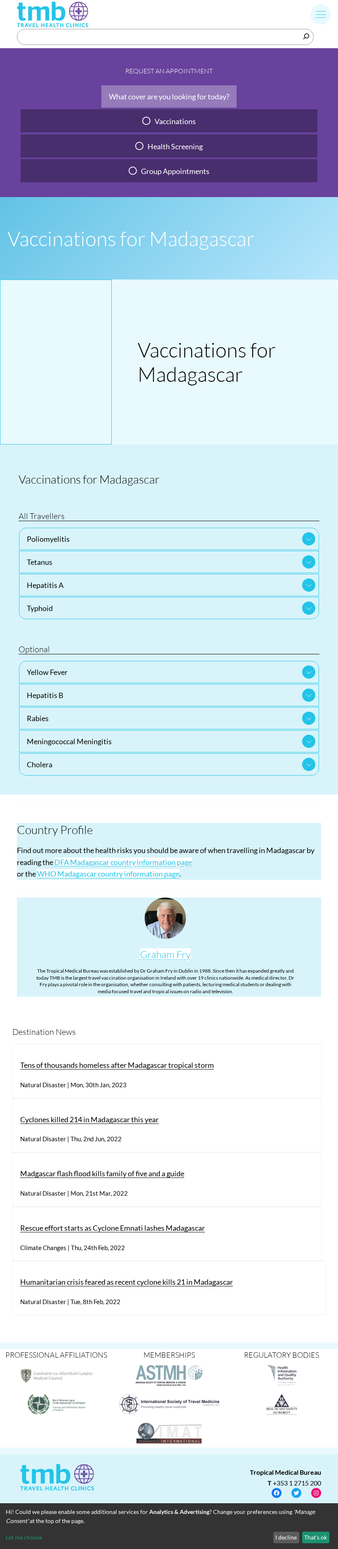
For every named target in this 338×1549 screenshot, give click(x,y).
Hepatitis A (45, 585)
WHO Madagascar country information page (108, 873)
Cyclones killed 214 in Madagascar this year (89, 1119)
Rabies (38, 718)
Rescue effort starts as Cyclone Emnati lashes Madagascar (112, 1227)
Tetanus (39, 561)
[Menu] (321, 14)
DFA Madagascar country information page (123, 862)
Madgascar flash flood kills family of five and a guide (102, 1173)
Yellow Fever (47, 672)
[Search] (306, 36)
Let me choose (24, 1537)
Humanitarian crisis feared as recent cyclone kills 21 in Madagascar (126, 1281)
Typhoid (40, 608)
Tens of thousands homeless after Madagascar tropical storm (117, 1064)
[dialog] (169, 1526)
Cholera (39, 764)
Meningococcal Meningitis (69, 741)
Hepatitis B (45, 695)
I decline (286, 1537)
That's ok (315, 1537)
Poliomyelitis (48, 538)
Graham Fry (165, 954)
